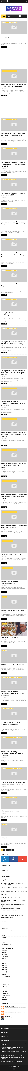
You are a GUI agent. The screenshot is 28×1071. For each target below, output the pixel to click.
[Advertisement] (14, 59)
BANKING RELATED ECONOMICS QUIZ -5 (13, 610)
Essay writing (4, 937)
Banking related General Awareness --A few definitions (14, 978)
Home (3, 16)
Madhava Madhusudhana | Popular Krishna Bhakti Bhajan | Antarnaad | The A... (13, 905)
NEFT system (5, 838)
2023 (3, 954)
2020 (3, 960)
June (4, 988)
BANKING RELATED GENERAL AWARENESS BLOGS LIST (9, 582)
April (4, 991)
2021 (3, 958)
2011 (3, 974)
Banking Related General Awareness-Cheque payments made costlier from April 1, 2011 (13, 164)
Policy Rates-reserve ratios (10, 811)
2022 (3, 956)
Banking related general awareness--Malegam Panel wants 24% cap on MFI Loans (14, 224)
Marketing (4, 939)
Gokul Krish (8, 1016)
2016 (3, 967)
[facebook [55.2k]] (20, 1)
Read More (4, 46)
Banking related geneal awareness (9, 119)
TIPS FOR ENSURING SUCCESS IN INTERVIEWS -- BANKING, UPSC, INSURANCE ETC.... (12, 909)
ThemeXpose (16, 1066)
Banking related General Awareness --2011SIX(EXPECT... (13, 981)
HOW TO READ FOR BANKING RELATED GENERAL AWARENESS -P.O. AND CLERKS (14, 783)
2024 (3, 952)
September (6, 976)
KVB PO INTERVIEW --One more (11, 554)
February (5, 995)
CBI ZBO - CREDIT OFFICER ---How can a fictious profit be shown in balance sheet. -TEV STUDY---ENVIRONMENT (14, 893)
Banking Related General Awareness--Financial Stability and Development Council (14, 496)
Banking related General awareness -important (11, 677)
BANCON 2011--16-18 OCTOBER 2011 (12, 664)
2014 (3, 971)
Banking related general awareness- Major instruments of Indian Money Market (13, 255)
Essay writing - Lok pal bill (9, 637)
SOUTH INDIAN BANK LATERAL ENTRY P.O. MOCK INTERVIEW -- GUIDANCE (12, 884)
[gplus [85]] (24, 1)
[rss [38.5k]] (26, 1)
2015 (3, 969)
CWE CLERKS (4, 596)
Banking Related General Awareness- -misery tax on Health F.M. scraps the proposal (13, 373)
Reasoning (4, 942)
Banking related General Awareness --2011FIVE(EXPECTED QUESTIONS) (13, 134)
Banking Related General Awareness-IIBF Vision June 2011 (13, 194)
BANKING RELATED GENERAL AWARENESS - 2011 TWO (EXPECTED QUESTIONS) (12, 693)
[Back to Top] (14, 1069)
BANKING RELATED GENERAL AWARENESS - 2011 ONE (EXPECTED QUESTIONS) (12, 753)
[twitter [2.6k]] (22, 1)
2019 (3, 962)
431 (10, 850)
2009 (3, 999)
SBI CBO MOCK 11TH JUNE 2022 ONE (9, 913)
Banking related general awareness (9, 22)
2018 (3, 963)
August (5, 984)
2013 (3, 973)
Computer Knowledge (6, 933)
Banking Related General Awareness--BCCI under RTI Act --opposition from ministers (14, 435)
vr (5, 1011)
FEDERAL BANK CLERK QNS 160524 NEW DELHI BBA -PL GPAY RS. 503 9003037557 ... (13, 916)
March (5, 993)
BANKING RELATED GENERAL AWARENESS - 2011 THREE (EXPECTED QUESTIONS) (13, 404)
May (4, 990)
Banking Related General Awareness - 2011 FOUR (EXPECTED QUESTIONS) (13, 343)
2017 (3, 965)
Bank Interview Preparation (7, 540)
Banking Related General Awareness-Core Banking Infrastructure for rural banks (13, 465)
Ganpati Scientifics (9, 1006)
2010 (3, 997)
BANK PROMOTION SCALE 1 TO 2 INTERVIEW (11, 897)
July (4, 986)
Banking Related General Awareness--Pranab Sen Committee (14, 526)
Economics (4, 935)
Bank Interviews (5, 928)
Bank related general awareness (8, 179)
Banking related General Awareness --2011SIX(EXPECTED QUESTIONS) (13, 85)
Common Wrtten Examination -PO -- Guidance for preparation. (13, 723)
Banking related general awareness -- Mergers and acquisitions (14, 285)
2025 (3, 950)
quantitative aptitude (6, 944)
